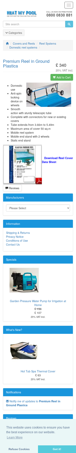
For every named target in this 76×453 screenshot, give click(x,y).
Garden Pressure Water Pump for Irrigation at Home (38, 303)
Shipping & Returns (18, 233)
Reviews (13, 188)
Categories (15, 33)
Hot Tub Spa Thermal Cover (38, 371)
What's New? (14, 330)
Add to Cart (63, 77)
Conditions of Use (17, 240)
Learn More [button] (15, 437)
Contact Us (13, 244)
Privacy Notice (15, 237)
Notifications (13, 392)
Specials (11, 259)
